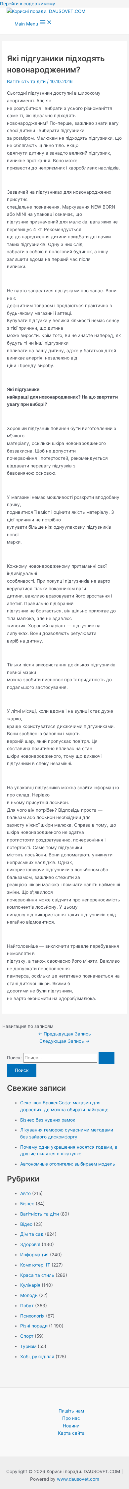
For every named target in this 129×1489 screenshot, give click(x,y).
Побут (27, 1305)
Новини (71, 1425)
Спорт (26, 1336)
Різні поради (34, 1325)
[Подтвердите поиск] (106, 1058)
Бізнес (27, 1203)
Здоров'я (30, 1244)
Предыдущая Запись (64, 1033)
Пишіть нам (71, 1411)
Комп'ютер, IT (35, 1265)
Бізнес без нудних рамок (47, 1120)
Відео (26, 1224)
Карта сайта (71, 1433)
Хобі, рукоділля (37, 1356)
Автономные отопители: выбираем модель (67, 1164)
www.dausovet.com (78, 1479)
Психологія (32, 1316)
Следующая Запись (64, 1041)
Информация (34, 1254)
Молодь (29, 1295)
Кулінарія (30, 1285)
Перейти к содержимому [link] (27, 3)
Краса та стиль (37, 1275)
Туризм (28, 1346)
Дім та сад (32, 1234)
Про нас (71, 1418)
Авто (25, 1193)
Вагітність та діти (26, 81)
